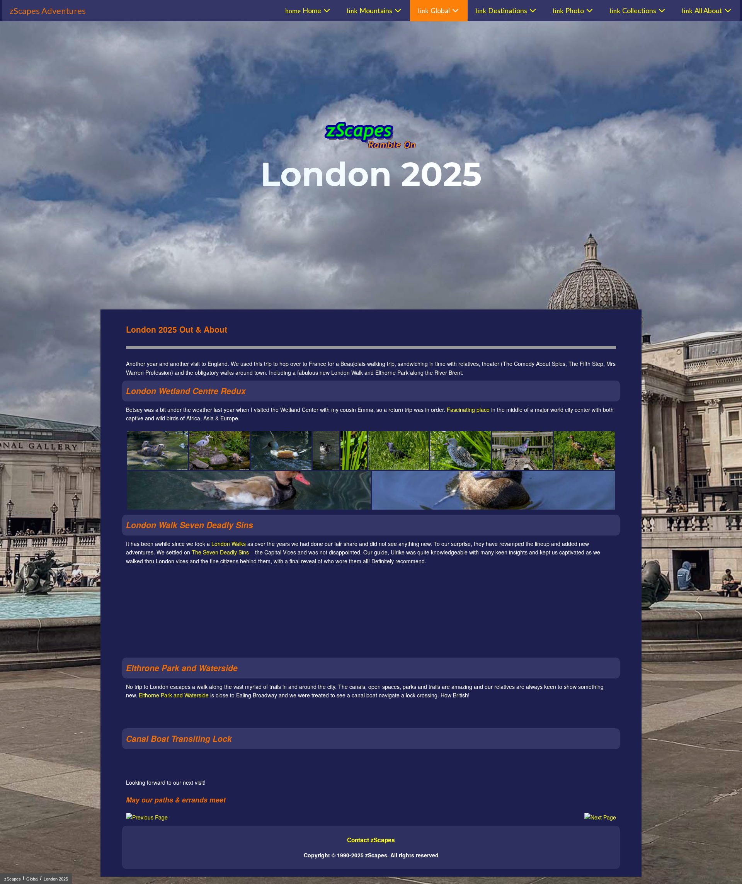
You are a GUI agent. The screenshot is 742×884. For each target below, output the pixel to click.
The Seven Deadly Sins (220, 552)
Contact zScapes (371, 840)
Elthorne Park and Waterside (174, 695)
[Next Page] (600, 817)
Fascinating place (468, 409)
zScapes (12, 879)
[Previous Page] (147, 817)
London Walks (228, 543)
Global (32, 879)
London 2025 (56, 879)
